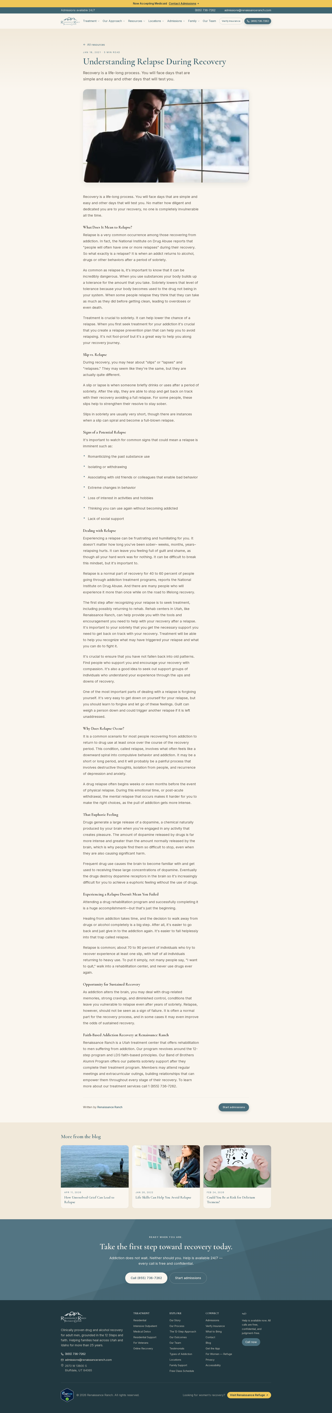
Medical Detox (142, 1331)
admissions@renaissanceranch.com (247, 10)
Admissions (174, 21)
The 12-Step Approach (182, 1331)
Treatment (89, 21)
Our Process (176, 1326)
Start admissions (234, 1107)
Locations (154, 21)
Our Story (175, 1320)
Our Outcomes (178, 1337)
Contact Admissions (182, 3)
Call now (251, 1342)
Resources (135, 21)
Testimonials (176, 1348)
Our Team (209, 21)
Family (192, 21)
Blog (208, 1342)
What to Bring (214, 1331)
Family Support (178, 1365)
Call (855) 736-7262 (146, 1278)
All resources (96, 44)
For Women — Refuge (219, 1354)
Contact (210, 1337)
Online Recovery (143, 1348)
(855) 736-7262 (205, 10)
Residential (139, 1320)
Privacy (210, 1359)
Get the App (213, 1348)
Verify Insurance (231, 21)
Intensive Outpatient (145, 1326)
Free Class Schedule (181, 1371)
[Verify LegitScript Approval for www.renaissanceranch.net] (67, 1395)
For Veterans (140, 1342)
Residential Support (144, 1337)
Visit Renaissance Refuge (247, 1395)
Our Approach (112, 21)
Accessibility (213, 1365)
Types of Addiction (180, 1354)
